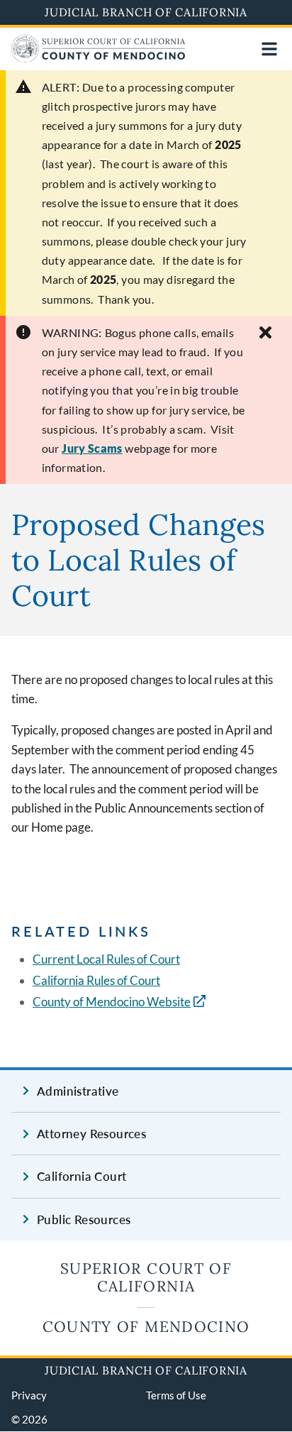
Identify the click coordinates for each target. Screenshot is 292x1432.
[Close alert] (265, 332)
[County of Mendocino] (98, 58)
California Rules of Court (96, 980)
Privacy (29, 1395)
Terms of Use (176, 1395)
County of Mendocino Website (112, 1001)
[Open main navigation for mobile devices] (269, 49)
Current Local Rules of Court (106, 959)
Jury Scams (92, 448)
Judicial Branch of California (146, 12)
